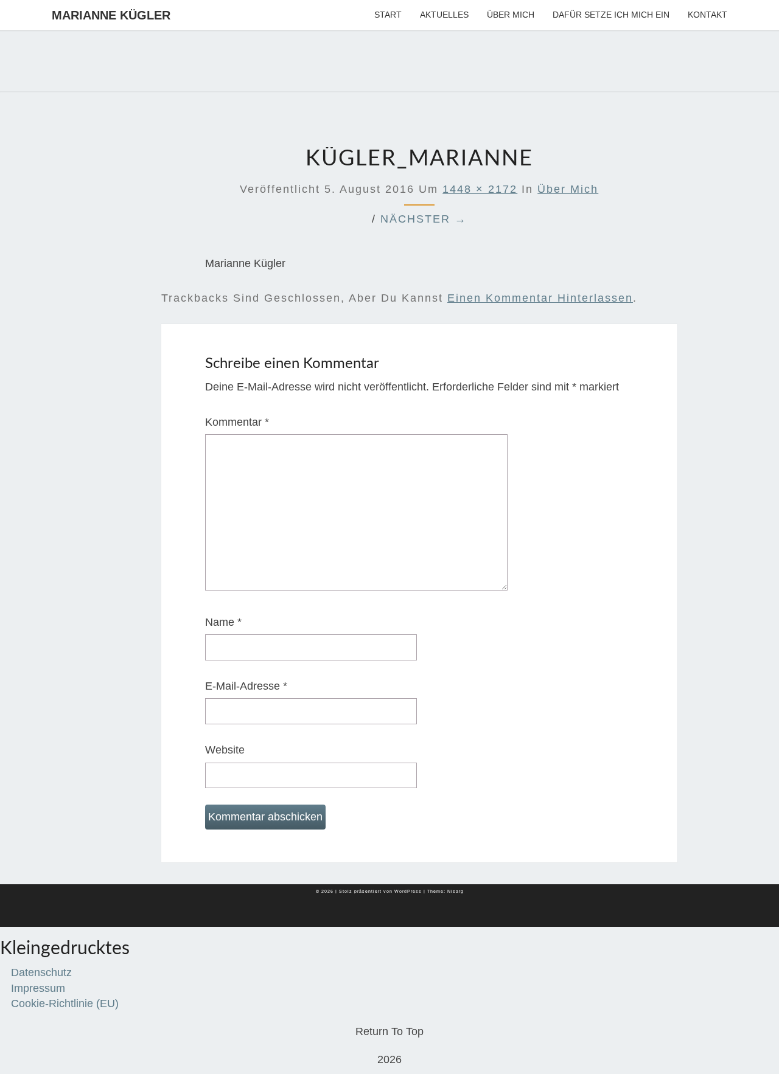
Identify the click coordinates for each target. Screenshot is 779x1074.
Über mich (510, 14)
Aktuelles (444, 14)
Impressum (38, 988)
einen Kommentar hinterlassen (540, 298)
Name (223, 622)
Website (225, 750)
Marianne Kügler (111, 15)
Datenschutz (41, 972)
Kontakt (707, 14)
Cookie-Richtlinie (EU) (65, 1003)
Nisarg (455, 891)
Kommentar (237, 422)
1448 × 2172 (479, 189)
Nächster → (423, 219)
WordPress (408, 891)
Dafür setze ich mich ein (611, 14)
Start (388, 14)
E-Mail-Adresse (246, 686)
